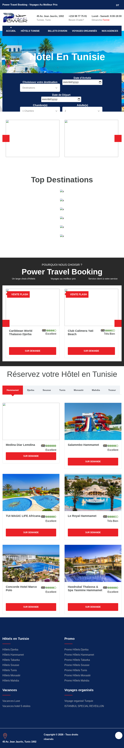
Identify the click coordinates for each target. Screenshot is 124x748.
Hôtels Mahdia (10, 680)
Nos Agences (110, 31)
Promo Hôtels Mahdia (76, 680)
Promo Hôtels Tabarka (77, 660)
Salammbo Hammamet (83, 444)
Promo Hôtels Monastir (77, 675)
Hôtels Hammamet (13, 654)
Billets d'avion (57, 31)
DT (118, 5)
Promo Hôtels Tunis (75, 670)
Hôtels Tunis (9, 670)
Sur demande (32, 351)
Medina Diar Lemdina (20, 444)
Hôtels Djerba (10, 649)
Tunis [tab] (62, 390)
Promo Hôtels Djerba (76, 649)
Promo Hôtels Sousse (76, 665)
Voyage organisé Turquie (78, 701)
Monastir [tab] (78, 390)
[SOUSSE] (62, 209)
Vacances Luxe (11, 701)
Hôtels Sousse (10, 665)
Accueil (11, 31)
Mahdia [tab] (96, 390)
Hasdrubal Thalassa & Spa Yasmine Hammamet (85, 588)
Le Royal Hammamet (82, 516)
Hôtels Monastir (11, 675)
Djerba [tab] (30, 390)
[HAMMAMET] (62, 191)
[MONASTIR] (62, 236)
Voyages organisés (84, 31)
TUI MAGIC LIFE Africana (23, 516)
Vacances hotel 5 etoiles (16, 706)
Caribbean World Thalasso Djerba (20, 332)
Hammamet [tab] (13, 390)
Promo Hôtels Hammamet (79, 654)
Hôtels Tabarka (11, 660)
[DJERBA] (62, 200)
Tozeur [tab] (112, 390)
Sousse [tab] (47, 390)
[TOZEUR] (62, 227)
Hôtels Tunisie (30, 31)
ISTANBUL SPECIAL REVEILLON (84, 706)
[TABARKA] (62, 218)
